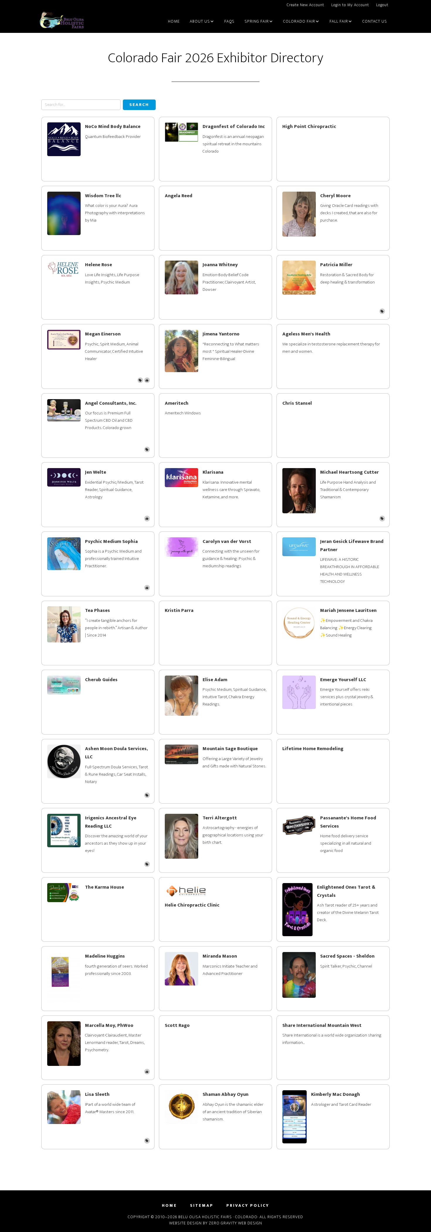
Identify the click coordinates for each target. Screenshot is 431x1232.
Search (139, 104)
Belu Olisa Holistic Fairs (62, 22)
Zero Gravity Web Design (235, 1223)
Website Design (185, 1223)
